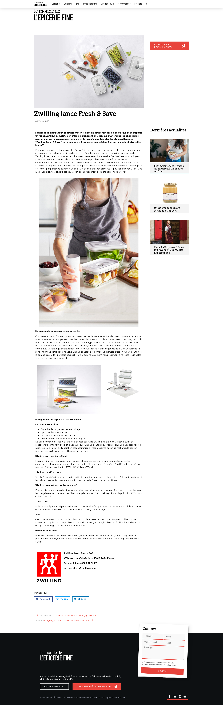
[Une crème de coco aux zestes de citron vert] (169, 192)
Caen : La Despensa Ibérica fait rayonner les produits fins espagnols (169, 250)
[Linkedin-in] (174, 697)
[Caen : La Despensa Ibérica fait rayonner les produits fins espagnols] (169, 232)
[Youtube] (185, 697)
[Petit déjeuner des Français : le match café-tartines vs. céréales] (169, 150)
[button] (146, 4)
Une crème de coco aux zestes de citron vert (167, 209)
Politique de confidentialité (79, 697)
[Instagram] (179, 697)
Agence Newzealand (115, 697)
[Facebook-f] (169, 697)
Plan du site (98, 697)
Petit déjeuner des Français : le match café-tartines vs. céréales (169, 169)
